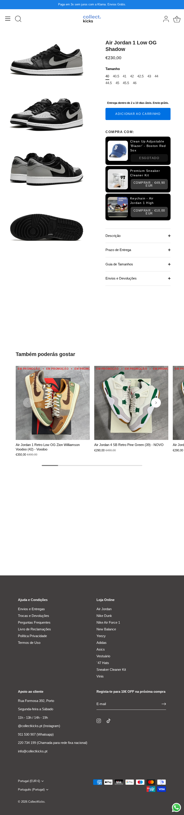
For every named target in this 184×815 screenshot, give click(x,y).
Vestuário (103, 656)
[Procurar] (18, 19)
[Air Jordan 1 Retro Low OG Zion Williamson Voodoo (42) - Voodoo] (53, 403)
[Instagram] (98, 720)
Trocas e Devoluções (33, 616)
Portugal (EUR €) (29, 781)
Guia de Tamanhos (119, 264)
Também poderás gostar (45, 354)
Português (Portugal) (31, 789)
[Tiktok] (108, 720)
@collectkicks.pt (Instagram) (39, 726)
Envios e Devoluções (121, 278)
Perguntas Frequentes (34, 622)
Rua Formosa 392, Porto (36, 701)
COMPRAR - (149, 184)
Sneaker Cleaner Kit (111, 669)
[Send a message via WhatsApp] (176, 807)
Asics (100, 649)
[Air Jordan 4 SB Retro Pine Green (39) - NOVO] (131, 403)
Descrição (112, 236)
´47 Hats (102, 663)
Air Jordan (104, 609)
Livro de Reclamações (34, 629)
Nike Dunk (104, 616)
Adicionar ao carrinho (138, 114)
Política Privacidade (32, 636)
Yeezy (101, 636)
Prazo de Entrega (118, 250)
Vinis (100, 676)
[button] (28, 403)
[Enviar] (164, 704)
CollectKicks (36, 801)
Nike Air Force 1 (108, 622)
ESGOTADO (149, 158)
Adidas (101, 643)
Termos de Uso (29, 643)
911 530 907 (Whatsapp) (36, 734)
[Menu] (8, 19)
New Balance (106, 629)
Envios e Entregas (31, 609)
